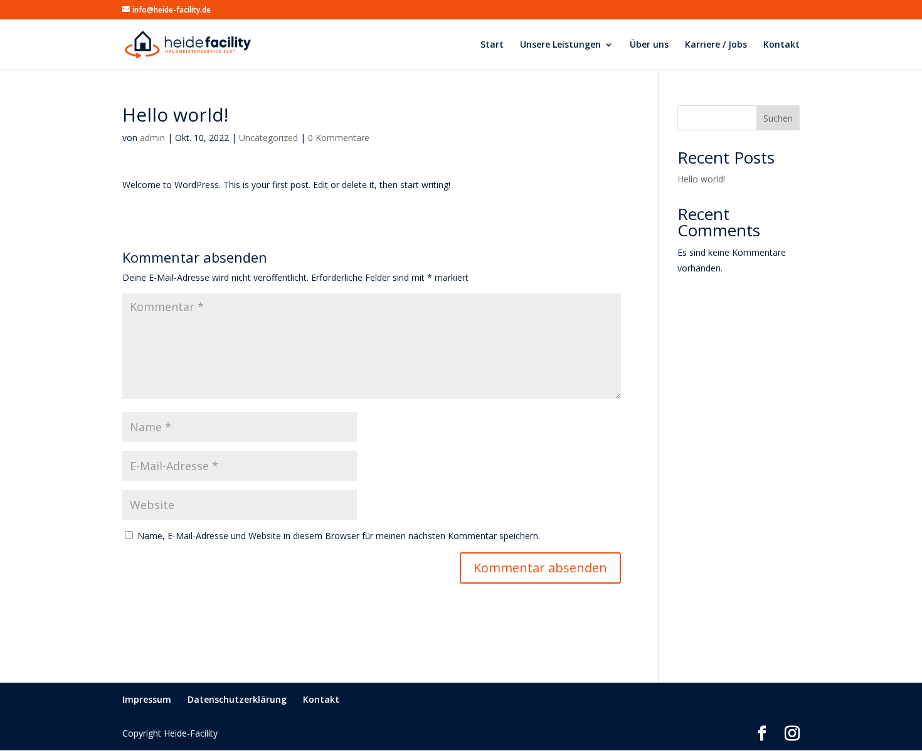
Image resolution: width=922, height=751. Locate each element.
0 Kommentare (338, 138)
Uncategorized (268, 138)
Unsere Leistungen (560, 45)
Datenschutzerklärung (237, 699)
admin (152, 138)
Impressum (146, 699)
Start (492, 45)
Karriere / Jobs (716, 45)
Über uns (649, 45)
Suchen (778, 118)
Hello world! (701, 179)
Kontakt (781, 45)
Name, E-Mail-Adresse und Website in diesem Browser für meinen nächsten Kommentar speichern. (338, 536)
